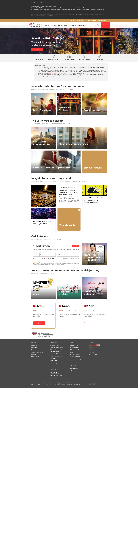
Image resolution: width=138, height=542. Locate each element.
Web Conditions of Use (37, 383)
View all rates (76, 245)
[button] (108, 2)
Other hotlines (54, 379)
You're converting (37, 252)
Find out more (59, 262)
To (57, 252)
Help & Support (102, 20)
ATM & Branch (92, 20)
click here (47, 15)
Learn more (62, 323)
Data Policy (48, 383)
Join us (39, 323)
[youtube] (90, 384)
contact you (59, 375)
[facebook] (94, 384)
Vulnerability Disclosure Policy (61, 383)
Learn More (37, 50)
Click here (52, 73)
